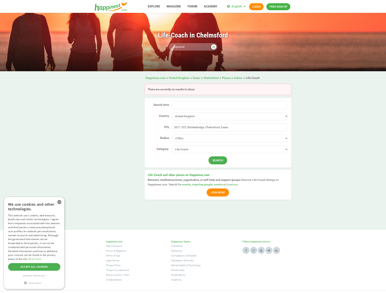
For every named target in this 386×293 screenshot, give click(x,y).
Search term (161, 104)
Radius (164, 137)
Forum (109, 250)
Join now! (218, 192)
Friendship (177, 246)
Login (256, 6)
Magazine (121, 250)
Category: (163, 149)
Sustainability (178, 275)
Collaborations (114, 279)
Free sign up (278, 6)
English (237, 6)
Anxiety (190, 260)
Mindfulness (177, 270)
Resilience (176, 250)
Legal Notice (112, 260)
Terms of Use (113, 255)
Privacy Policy (113, 265)
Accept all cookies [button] (34, 267)
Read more (35, 259)
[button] (34, 283)
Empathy (192, 255)
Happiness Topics (180, 241)
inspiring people (202, 184)
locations (232, 184)
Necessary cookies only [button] (34, 276)
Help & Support (114, 246)
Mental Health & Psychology (186, 265)
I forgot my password (117, 270)
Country (164, 115)
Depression (177, 260)
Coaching (176, 279)
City (166, 126)
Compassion (178, 255)
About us (111, 275)
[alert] (34, 243)
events (186, 184)
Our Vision (123, 275)
